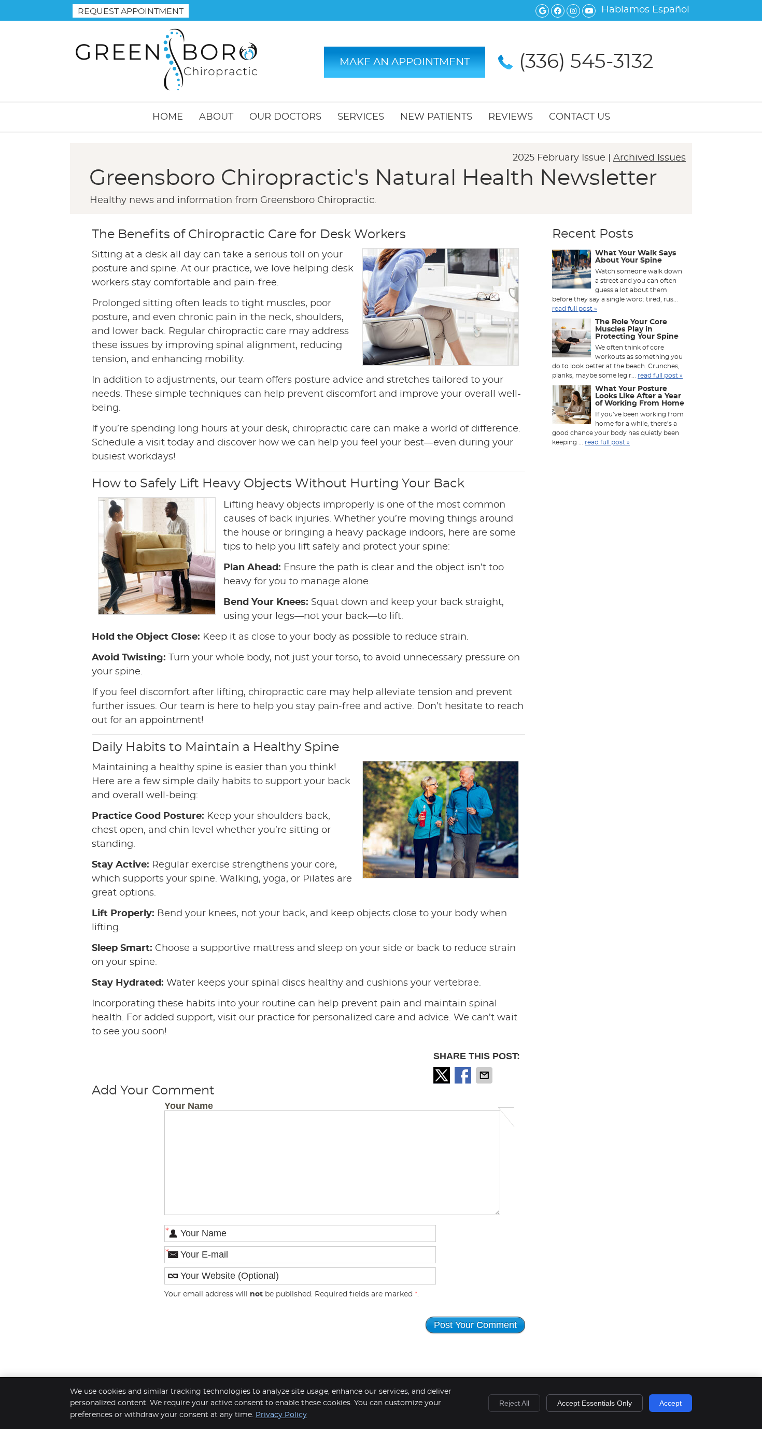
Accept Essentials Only (594, 1403)
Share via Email (485, 1075)
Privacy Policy (281, 1415)
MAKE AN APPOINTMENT (405, 62)
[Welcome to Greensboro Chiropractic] (166, 91)
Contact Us (579, 117)
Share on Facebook (464, 1075)
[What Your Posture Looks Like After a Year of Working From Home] (571, 406)
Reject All (514, 1403)
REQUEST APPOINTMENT (131, 11)
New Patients (436, 117)
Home (167, 117)
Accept (670, 1403)
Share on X (442, 1075)
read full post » (574, 309)
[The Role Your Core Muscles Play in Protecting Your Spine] (571, 339)
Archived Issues (649, 158)
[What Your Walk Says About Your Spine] (571, 270)
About (216, 117)
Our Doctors (285, 117)
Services (360, 117)
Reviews (510, 117)
